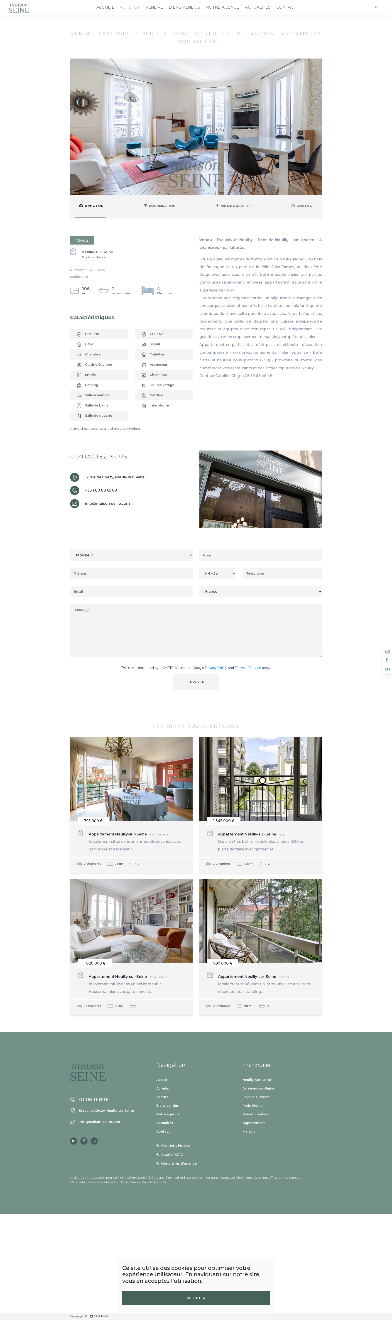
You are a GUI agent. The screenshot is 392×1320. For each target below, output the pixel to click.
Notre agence (222, 7)
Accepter (196, 1298)
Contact (286, 7)
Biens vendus (184, 7)
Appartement (254, 1123)
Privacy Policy (216, 668)
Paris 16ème (252, 1106)
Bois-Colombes (255, 1114)
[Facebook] (84, 1141)
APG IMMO (101, 1316)
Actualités (258, 7)
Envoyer (196, 682)
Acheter (130, 7)
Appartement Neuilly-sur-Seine (135, 841)
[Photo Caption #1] (196, 126)
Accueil (105, 7)
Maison (249, 1131)
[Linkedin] (94, 1141)
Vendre (154, 7)
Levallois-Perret (256, 1097)
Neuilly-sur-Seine (257, 1080)
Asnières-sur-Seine (258, 1088)
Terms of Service (248, 668)
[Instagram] (73, 1141)
